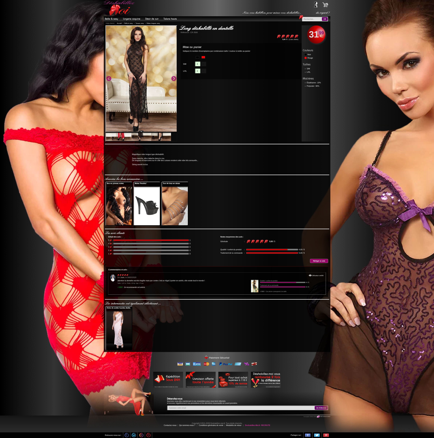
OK (325, 19)
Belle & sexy (128, 23)
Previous (108, 78)
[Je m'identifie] (315, 7)
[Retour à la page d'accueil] (119, 8)
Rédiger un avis (319, 261)
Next (173, 78)
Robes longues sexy (153, 23)
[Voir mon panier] (325, 5)
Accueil (119, 23)
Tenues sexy (140, 23)
